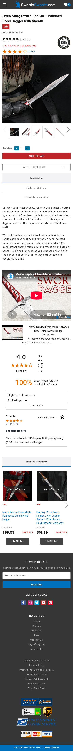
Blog (36, 635)
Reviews (36, 626)
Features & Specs (36, 187)
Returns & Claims (37, 674)
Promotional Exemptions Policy (36, 669)
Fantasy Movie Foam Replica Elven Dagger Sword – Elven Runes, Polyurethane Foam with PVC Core (50, 519)
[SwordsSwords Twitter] (36, 602)
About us (36, 630)
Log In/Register (36, 644)
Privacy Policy (36, 665)
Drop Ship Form (36, 688)
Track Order (36, 649)
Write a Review (36, 405)
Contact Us (36, 639)
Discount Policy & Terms (36, 660)
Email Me (18, 541)
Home (36, 621)
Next (68, 129)
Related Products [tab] (36, 461)
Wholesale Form (36, 683)
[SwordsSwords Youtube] (43, 602)
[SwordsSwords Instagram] (30, 602)
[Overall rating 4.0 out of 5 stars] (14, 52)
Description (36, 177)
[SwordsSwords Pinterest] (50, 602)
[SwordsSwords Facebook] (23, 602)
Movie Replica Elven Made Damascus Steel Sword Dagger (16, 516)
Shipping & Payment (36, 679)
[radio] (41, 356)
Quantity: (7, 148)
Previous (5, 129)
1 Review (31, 51)
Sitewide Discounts (36, 197)
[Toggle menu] (4, 4)
